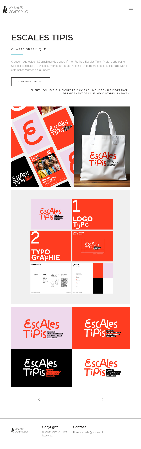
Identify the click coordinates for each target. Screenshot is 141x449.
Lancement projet (30, 81)
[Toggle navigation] (130, 8)
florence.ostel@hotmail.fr (88, 432)
